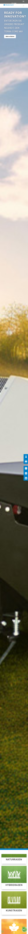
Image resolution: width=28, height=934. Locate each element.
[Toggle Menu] (23, 1)
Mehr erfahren (10, 36)
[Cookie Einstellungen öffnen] (2, 932)
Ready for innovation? (15, 14)
